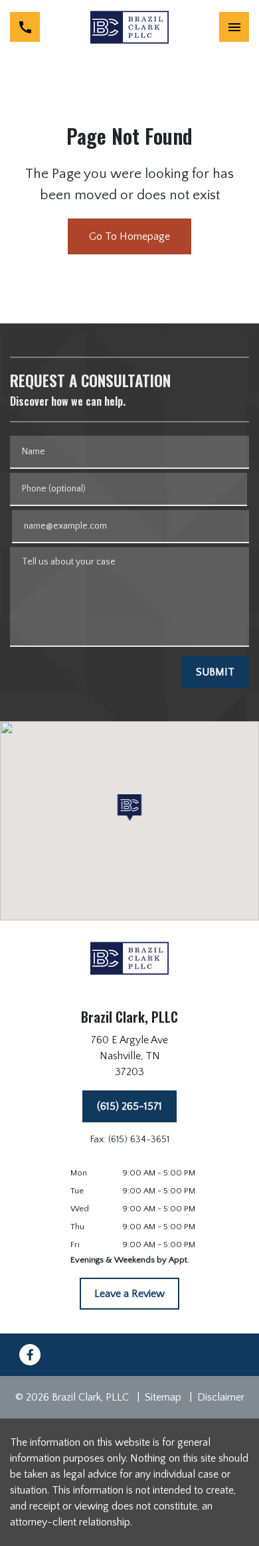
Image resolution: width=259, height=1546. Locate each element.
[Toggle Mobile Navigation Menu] (234, 27)
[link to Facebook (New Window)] (30, 1354)
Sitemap (163, 1397)
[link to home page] (129, 27)
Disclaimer (220, 1397)
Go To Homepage (129, 236)
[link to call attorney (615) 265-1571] (25, 27)
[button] (130, 807)
